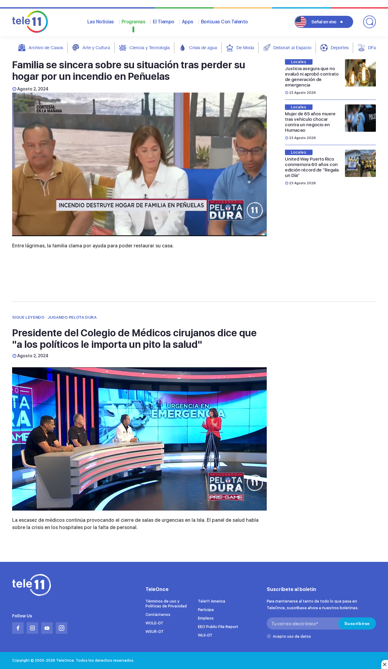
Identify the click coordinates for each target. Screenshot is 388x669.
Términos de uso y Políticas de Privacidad (166, 603)
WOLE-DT (154, 623)
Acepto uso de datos (292, 636)
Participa (206, 609)
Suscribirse (357, 623)
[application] (139, 164)
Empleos (206, 618)
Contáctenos (158, 614)
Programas (134, 22)
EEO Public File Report (218, 626)
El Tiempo (163, 22)
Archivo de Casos (45, 47)
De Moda (245, 47)
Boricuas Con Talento (224, 22)
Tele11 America (211, 601)
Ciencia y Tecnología (149, 47)
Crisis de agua (203, 47)
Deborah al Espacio (292, 47)
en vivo (323, 21)
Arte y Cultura (96, 47)
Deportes (340, 47)
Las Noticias (100, 22)
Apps (187, 22)
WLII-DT (205, 635)
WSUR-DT (155, 631)
